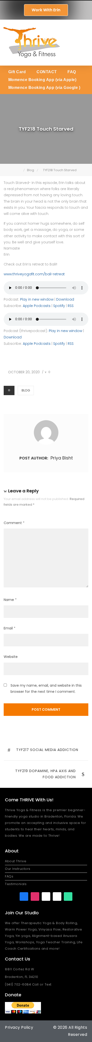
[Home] (19, 170)
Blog (26, 390)
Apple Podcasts (37, 305)
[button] (85, 43)
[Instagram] (35, 896)
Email (9, 628)
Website (11, 656)
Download (65, 299)
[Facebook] (24, 896)
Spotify (59, 305)
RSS (71, 305)
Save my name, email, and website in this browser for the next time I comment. (46, 688)
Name (10, 599)
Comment (14, 522)
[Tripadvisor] (68, 896)
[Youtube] (46, 896)
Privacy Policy (19, 1027)
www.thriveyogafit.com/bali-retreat (34, 274)
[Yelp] (57, 896)
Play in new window (36, 299)
